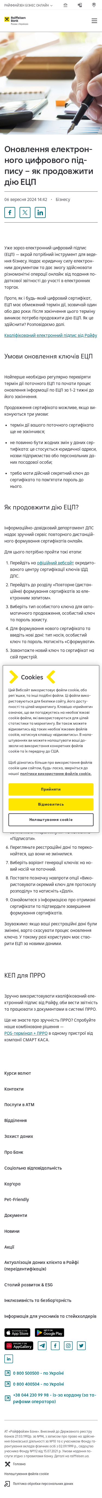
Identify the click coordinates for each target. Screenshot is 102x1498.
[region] (50, 749)
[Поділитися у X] (25, 212)
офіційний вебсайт (55, 563)
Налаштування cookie (51, 819)
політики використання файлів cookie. (55, 773)
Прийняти (51, 789)
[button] (94, 21)
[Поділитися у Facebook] (9, 212)
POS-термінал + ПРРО (26, 1033)
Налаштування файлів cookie (26, 1474)
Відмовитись (51, 804)
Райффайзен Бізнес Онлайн (27, 5)
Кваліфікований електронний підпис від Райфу (50, 335)
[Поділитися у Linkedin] (40, 212)
